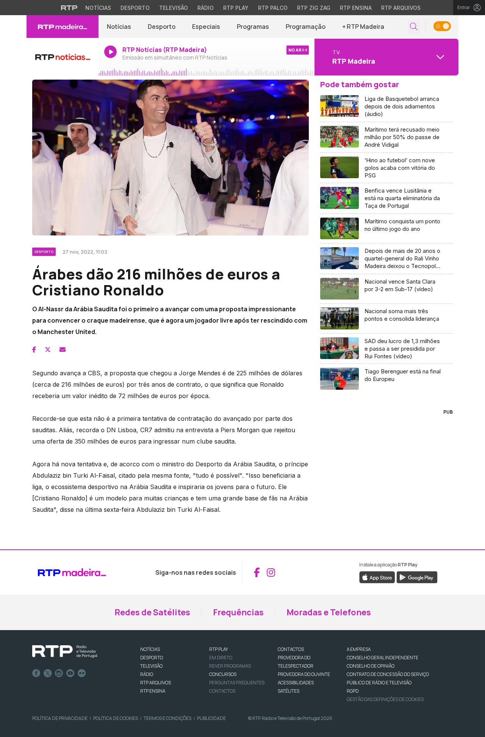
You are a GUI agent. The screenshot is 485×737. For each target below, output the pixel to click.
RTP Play (236, 8)
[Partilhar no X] (48, 349)
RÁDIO (146, 674)
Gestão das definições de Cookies (385, 699)
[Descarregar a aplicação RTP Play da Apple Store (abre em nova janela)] (377, 576)
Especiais (206, 26)
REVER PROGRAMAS (230, 666)
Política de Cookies (115, 718)
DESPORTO (151, 657)
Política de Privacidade (60, 718)
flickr (82, 673)
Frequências (238, 612)
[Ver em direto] (63, 57)
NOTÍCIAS (150, 649)
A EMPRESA (359, 649)
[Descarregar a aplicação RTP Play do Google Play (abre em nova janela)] (417, 576)
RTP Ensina (356, 8)
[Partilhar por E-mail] (62, 349)
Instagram (59, 673)
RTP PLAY (218, 649)
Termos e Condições (167, 718)
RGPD (352, 691)
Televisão (173, 8)
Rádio (205, 8)
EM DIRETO (220, 657)
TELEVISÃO (151, 666)
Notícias (98, 8)
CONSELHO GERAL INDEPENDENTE (382, 657)
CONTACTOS (291, 649)
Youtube (70, 673)
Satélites (288, 691)
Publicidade (211, 718)
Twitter (48, 673)
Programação (305, 26)
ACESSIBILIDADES (296, 682)
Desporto (135, 8)
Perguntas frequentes (236, 682)
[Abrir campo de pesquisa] (414, 26)
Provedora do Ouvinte (304, 674)
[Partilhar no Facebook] (34, 349)
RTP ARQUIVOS (155, 682)
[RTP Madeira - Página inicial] (63, 26)
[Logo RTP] (64, 651)
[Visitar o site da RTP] (69, 7)
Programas (253, 26)
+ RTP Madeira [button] (363, 26)
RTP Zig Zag (313, 8)
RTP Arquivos (401, 8)
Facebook (36, 673)
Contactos (222, 691)
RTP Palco (273, 8)
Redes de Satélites (152, 612)
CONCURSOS (222, 674)
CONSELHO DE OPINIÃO (370, 666)
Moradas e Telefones (328, 612)
